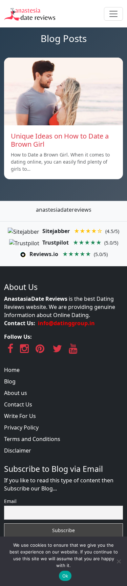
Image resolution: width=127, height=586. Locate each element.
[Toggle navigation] (113, 14)
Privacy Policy (21, 427)
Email (10, 501)
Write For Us (20, 416)
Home (12, 370)
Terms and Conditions (32, 439)
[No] (118, 561)
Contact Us (18, 404)
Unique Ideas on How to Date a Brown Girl (60, 140)
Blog (10, 381)
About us (15, 393)
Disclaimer (17, 450)
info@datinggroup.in (66, 323)
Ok (65, 576)
